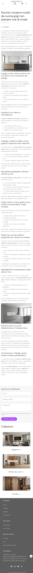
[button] (3, 3)
